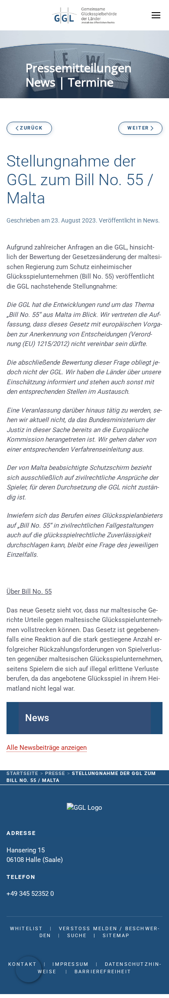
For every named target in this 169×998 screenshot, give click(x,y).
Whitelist (26, 928)
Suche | (85, 935)
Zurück (31, 128)
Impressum (70, 964)
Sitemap (116, 935)
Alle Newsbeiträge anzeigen (46, 748)
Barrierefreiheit (103, 972)
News (150, 220)
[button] (156, 15)
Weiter (138, 128)
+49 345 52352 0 (30, 894)
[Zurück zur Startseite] (84, 15)
